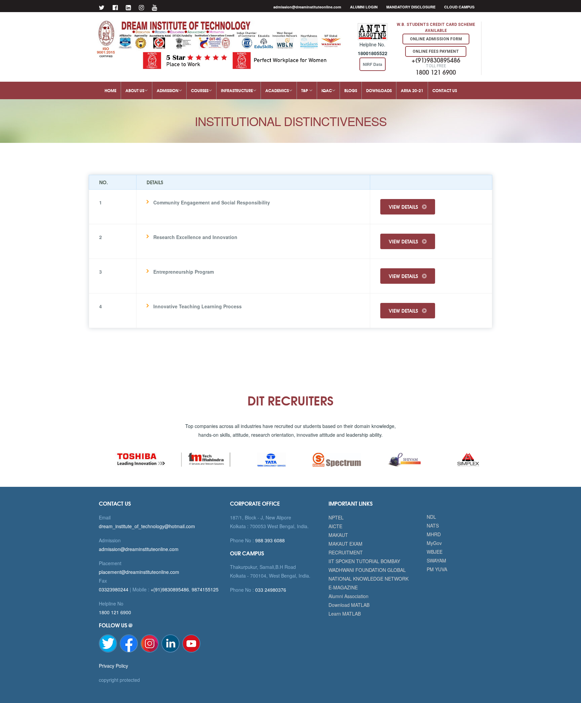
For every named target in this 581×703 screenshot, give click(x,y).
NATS (433, 525)
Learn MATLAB (344, 613)
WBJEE (434, 551)
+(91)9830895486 (170, 589)
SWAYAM (436, 560)
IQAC (326, 90)
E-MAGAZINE (343, 587)
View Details (404, 206)
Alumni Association (348, 596)
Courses (199, 90)
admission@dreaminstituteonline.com (307, 6)
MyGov (434, 543)
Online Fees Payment (436, 51)
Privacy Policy (113, 665)
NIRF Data (372, 64)
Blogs (350, 90)
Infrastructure (237, 90)
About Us (134, 90)
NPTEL (336, 517)
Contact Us (444, 90)
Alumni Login (364, 6)
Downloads (379, 90)
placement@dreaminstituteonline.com (139, 572)
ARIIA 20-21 (412, 90)
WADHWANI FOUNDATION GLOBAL (367, 570)
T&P (305, 90)
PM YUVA (437, 569)
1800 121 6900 (115, 612)
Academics (277, 90)
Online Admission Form (436, 39)
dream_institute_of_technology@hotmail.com (147, 526)
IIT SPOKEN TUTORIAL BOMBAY (364, 561)
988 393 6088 (269, 540)
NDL (431, 516)
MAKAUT (338, 535)
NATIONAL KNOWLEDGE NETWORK (368, 578)
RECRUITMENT (345, 552)
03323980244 (113, 589)
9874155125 (205, 589)
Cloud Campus (459, 6)
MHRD (434, 534)
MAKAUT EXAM (345, 543)
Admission (168, 90)
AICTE (335, 526)
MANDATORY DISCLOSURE (410, 6)
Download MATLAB (349, 604)
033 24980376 (270, 589)
